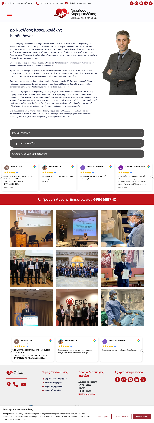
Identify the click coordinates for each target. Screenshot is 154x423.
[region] (77, 414)
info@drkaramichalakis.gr (80, 3)
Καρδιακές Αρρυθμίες (54, 386)
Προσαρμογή (103, 417)
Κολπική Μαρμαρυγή (54, 382)
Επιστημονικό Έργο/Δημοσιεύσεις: (29, 153)
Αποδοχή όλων (142, 417)
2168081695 (45, 3)
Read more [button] (8, 187)
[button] (152, 177)
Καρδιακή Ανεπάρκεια (54, 390)
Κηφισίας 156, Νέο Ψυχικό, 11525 (19, 3)
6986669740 (57, 3)
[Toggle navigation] (9, 14)
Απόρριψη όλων (122, 417)
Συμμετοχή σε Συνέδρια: (24, 143)
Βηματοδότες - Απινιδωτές (56, 379)
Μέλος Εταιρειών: (21, 133)
